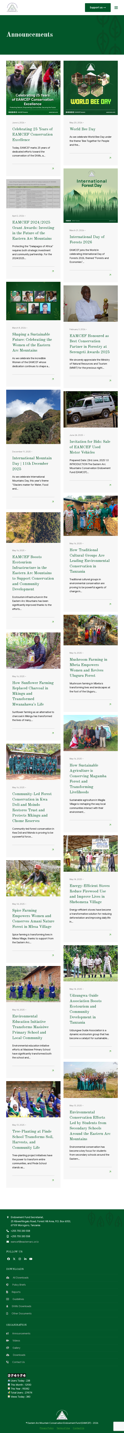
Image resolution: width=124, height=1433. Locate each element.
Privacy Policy (47, 1428)
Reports (14, 1292)
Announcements (19, 1333)
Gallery (14, 1347)
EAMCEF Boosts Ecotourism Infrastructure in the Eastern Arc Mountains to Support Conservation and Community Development (33, 573)
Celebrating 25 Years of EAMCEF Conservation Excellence (32, 134)
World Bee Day (83, 129)
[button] (116, 7)
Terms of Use (63, 1428)
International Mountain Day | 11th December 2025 (32, 463)
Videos (14, 1340)
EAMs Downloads (19, 1306)
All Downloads (19, 1277)
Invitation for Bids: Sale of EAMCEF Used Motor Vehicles (90, 447)
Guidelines (16, 1299)
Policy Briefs (17, 1284)
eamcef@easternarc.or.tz (25, 1241)
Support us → (98, 7)
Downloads (17, 1355)
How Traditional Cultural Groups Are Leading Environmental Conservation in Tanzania (90, 561)
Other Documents (20, 1313)
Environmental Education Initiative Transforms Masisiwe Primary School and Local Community (30, 1027)
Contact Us (17, 1362)
